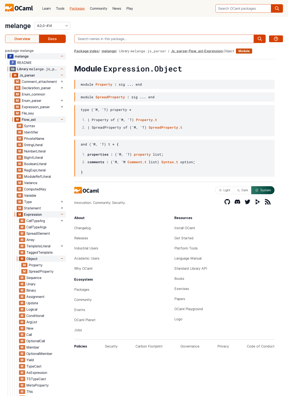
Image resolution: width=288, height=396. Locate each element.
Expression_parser (36, 107)
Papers (179, 299)
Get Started (184, 238)
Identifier (31, 132)
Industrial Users (86, 248)
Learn (46, 8)
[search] (277, 8)
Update (32, 303)
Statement (32, 208)
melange (18, 26)
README (24, 63)
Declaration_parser (36, 88)
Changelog (82, 228)
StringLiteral (33, 145)
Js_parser (27, 75)
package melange (19, 50)
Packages (77, 8)
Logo (178, 319)
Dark (245, 190)
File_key (28, 113)
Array (30, 240)
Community (98, 8)
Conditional (35, 316)
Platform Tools (186, 248)
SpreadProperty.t (165, 127)
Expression (33, 214)
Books (179, 278)
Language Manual (188, 258)
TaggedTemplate (39, 252)
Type (28, 202)
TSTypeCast (36, 379)
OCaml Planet (85, 320)
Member (32, 347)
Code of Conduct (261, 346)
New (30, 328)
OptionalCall (35, 341)
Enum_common (33, 94)
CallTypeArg (35, 221)
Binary (31, 290)
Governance (189, 346)
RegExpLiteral (35, 170)
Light (226, 190)
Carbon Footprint (149, 346)
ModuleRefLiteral (37, 176)
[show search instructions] (276, 38)
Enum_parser (31, 100)
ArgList (31, 322)
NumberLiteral (35, 151)
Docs (52, 39)
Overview (22, 39)
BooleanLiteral (35, 164)
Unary (31, 284)
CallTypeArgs (36, 227)
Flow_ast (29, 119)
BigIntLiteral (33, 157)
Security (111, 346)
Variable (30, 195)
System (265, 190)
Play (129, 8)
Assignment (35, 297)
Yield (30, 360)
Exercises (181, 289)
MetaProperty (37, 385)
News (116, 8)
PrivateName (34, 138)
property (142, 154)
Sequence (34, 278)
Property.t (146, 119)
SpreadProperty (41, 271)
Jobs (78, 330)
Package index (86, 51)
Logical (31, 309)
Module (244, 51)
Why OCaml (83, 268)
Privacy (223, 346)
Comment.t (137, 162)
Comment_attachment (39, 81)
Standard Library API (190, 268)
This (29, 391)
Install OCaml (184, 228)
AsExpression (36, 372)
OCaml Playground (188, 309)
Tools (60, 8)
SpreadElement (38, 233)
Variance (30, 183)
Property (36, 265)
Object (32, 259)
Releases (81, 238)
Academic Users (87, 258)
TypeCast (34, 366)
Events (79, 310)
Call (29, 335)
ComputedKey (35, 189)
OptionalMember (39, 354)
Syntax (29, 126)
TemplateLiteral (38, 246)
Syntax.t (169, 162)
